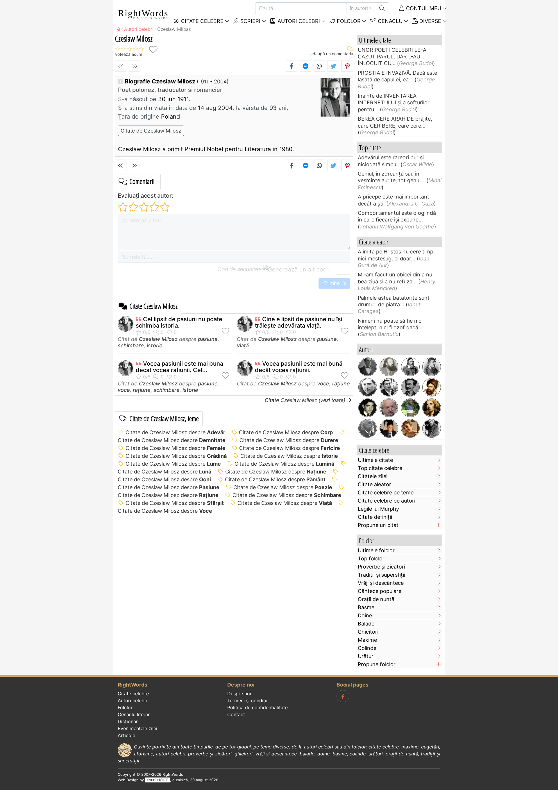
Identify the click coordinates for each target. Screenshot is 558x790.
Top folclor (371, 558)
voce (124, 390)
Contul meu (423, 8)
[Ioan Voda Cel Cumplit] (431, 387)
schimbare (131, 345)
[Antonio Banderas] (389, 387)
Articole (126, 735)
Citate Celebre (201, 21)
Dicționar (128, 721)
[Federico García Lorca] (368, 408)
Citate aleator (374, 484)
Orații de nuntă (376, 599)
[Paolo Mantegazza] (368, 428)
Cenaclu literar (134, 714)
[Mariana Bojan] (410, 428)
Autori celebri (298, 21)
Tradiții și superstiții (381, 575)
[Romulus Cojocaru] (389, 367)
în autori (359, 8)
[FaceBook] (343, 696)
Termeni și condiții (247, 700)
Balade (366, 624)
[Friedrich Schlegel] (431, 367)
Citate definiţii (375, 517)
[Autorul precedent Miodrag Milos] (120, 66)
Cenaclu (389, 21)
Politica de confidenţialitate (257, 707)
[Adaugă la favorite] (153, 49)
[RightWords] (118, 29)
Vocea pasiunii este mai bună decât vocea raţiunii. (298, 366)
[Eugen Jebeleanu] (410, 408)
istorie (154, 345)
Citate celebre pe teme (386, 492)
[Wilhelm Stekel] (431, 428)
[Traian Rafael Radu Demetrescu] (410, 387)
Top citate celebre (380, 468)
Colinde (367, 648)
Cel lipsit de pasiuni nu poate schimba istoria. (179, 322)
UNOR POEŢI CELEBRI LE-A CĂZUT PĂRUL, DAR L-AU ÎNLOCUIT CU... (392, 57)
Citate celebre (133, 693)
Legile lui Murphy (378, 509)
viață (243, 345)
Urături (366, 656)
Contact (236, 714)
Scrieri (249, 21)
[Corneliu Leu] (389, 408)
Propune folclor (377, 664)
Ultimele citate (375, 460)
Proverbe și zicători (381, 567)
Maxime (367, 640)
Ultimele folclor (376, 550)
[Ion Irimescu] (389, 428)
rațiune (142, 390)
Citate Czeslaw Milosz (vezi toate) (306, 400)
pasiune (208, 339)
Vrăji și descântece (381, 583)
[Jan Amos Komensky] (410, 367)
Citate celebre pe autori (386, 501)
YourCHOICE (157, 780)
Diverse (429, 21)
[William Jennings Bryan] (368, 367)
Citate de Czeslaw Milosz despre (175, 432)
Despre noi (239, 693)
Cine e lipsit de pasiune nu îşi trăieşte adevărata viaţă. (298, 322)
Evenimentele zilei (137, 728)
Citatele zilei (372, 476)
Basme (366, 607)
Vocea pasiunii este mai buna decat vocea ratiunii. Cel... (179, 366)
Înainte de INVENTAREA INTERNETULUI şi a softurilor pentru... (394, 102)
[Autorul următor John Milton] (134, 66)
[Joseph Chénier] (431, 408)
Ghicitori (368, 632)
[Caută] (382, 8)
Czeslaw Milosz (158, 339)
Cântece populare (379, 591)
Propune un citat (378, 525)
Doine (365, 615)
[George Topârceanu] (368, 387)
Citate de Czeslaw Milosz (151, 131)
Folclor (348, 21)
